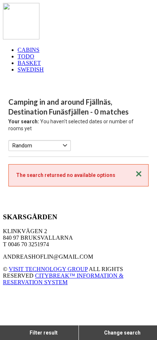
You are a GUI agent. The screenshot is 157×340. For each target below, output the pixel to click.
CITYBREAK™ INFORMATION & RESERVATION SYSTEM (63, 279)
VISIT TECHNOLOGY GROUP (48, 269)
